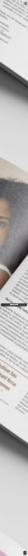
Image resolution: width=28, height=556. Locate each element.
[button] (25, 552)
